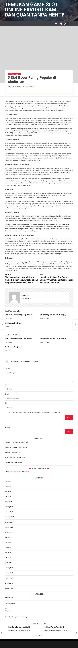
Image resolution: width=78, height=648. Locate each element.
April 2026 (8, 496)
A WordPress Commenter (12, 472)
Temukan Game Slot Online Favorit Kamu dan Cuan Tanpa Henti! (34, 9)
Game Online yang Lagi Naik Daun (15, 457)
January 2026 (9, 512)
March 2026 (8, 501)
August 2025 (8, 537)
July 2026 (8, 481)
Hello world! (25, 472)
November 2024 (9, 583)
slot (6, 609)
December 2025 (9, 517)
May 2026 (8, 491)
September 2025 (9, 532)
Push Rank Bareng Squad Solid (14, 462)
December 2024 (9, 578)
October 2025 (9, 527)
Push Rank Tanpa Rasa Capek (50, 627)
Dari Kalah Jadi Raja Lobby (14, 323)
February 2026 (9, 507)
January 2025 (9, 573)
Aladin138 (8, 101)
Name (7, 385)
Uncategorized (9, 597)
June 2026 (8, 486)
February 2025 (9, 568)
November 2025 (9, 522)
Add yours (35, 362)
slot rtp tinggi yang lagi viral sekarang (16, 617)
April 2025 (8, 557)
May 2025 (8, 552)
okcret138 (31, 86)
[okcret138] (14, 297)
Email (7, 394)
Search (7, 427)
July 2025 (8, 542)
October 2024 (9, 588)
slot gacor (29, 135)
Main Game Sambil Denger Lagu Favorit (18, 315)
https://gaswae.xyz (26, 298)
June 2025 (8, 547)
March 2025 (8, 563)
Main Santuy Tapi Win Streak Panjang (53, 315)
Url (6, 403)
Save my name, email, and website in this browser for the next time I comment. (34, 412)
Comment (8, 368)
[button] (1, 633)
